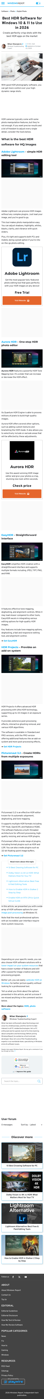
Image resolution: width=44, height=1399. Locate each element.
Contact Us (6, 1295)
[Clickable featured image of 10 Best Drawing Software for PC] (22, 1153)
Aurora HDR (9, 341)
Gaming (4, 1350)
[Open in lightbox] (22, 168)
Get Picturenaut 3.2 (13, 855)
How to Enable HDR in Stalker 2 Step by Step (22, 1259)
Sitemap (4, 1371)
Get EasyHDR (10, 641)
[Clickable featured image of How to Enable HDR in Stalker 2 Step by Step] (22, 1245)
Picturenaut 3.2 (11, 753)
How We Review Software (12, 1325)
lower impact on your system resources (19, 965)
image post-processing (12, 912)
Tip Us (4, 1299)
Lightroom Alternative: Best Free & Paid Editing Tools (22, 1228)
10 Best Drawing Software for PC (23, 867)
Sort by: (24, 1125)
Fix (2, 1341)
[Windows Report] (15, 3)
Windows (5, 1355)
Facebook (13, 1277)
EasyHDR (7, 535)
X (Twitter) (19, 1277)
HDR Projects (9, 647)
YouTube (26, 1277)
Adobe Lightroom (12, 151)
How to (4, 1345)
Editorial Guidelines (9, 1311)
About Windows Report (11, 1290)
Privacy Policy (7, 1375)
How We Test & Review (10, 1320)
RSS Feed (5, 1366)
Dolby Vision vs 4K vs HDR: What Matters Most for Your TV (22, 1196)
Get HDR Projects (12, 746)
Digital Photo (22, 11)
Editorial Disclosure (9, 1315)
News (3, 1336)
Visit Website (20, 300)
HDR (26, 1006)
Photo (12, 11)
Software (4, 11)
